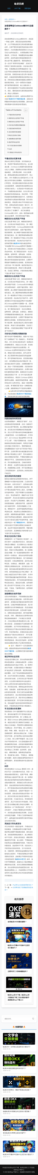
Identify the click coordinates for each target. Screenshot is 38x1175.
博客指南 (27, 8)
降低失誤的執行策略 (14, 135)
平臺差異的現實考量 (14, 115)
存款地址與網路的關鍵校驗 (17, 125)
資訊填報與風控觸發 (15, 132)
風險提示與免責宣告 (15, 152)
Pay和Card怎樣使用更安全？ (23, 885)
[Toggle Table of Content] (24, 110)
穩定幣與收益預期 (14, 142)
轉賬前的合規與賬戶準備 (16, 118)
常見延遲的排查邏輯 (15, 145)
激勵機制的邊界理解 (15, 139)
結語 (10, 149)
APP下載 (17, 8)
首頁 (9, 8)
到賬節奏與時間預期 (15, 128)
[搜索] (33, 1019)
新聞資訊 (11, 19)
